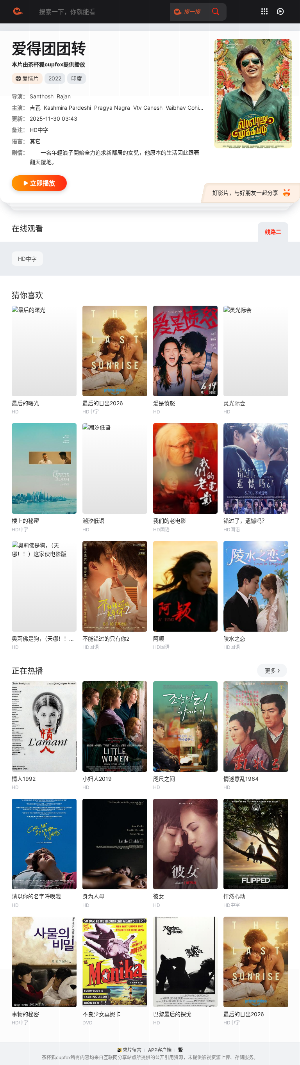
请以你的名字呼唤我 (36, 896)
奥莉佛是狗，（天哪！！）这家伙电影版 (44, 638)
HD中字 (27, 258)
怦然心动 (234, 896)
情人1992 (24, 778)
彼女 (158, 896)
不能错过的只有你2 (105, 638)
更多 (270, 670)
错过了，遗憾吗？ (245, 520)
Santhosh (42, 96)
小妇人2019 (97, 778)
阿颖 (158, 638)
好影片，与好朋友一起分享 (245, 192)
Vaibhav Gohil (183, 107)
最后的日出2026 (102, 403)
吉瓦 (35, 107)
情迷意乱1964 (241, 778)
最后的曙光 (25, 403)
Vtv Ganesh (147, 107)
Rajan (64, 96)
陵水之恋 (234, 638)
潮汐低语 (93, 520)
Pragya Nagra (112, 107)
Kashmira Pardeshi (67, 107)
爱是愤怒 (164, 403)
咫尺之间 (164, 778)
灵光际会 (234, 403)
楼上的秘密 (25, 520)
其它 (35, 141)
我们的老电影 (169, 520)
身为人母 (93, 896)
